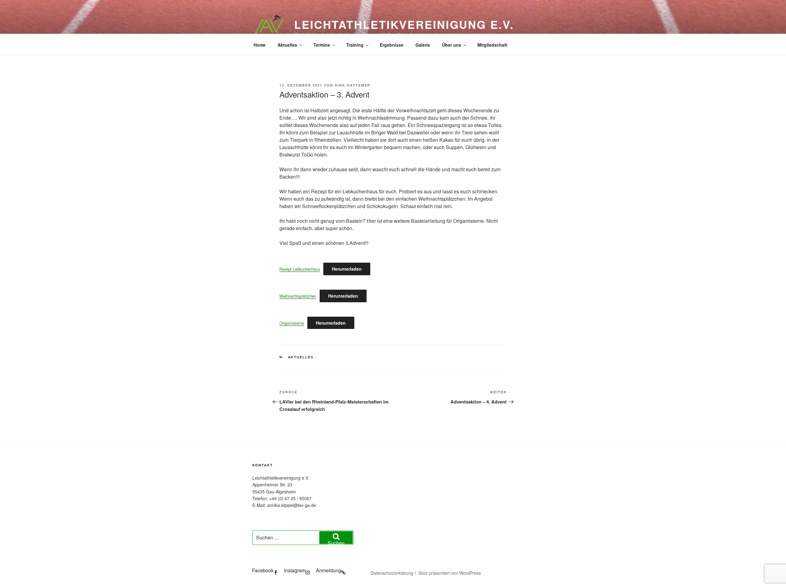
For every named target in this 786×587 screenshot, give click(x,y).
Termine (321, 45)
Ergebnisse (391, 45)
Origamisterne (291, 323)
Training (355, 45)
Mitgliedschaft (492, 45)
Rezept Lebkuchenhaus (299, 269)
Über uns (451, 45)
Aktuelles (287, 45)
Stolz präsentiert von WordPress (449, 573)
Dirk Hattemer (352, 85)
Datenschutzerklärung (392, 573)
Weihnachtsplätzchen (297, 296)
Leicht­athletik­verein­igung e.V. (404, 24)
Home (260, 45)
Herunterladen (347, 269)
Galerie (422, 45)
